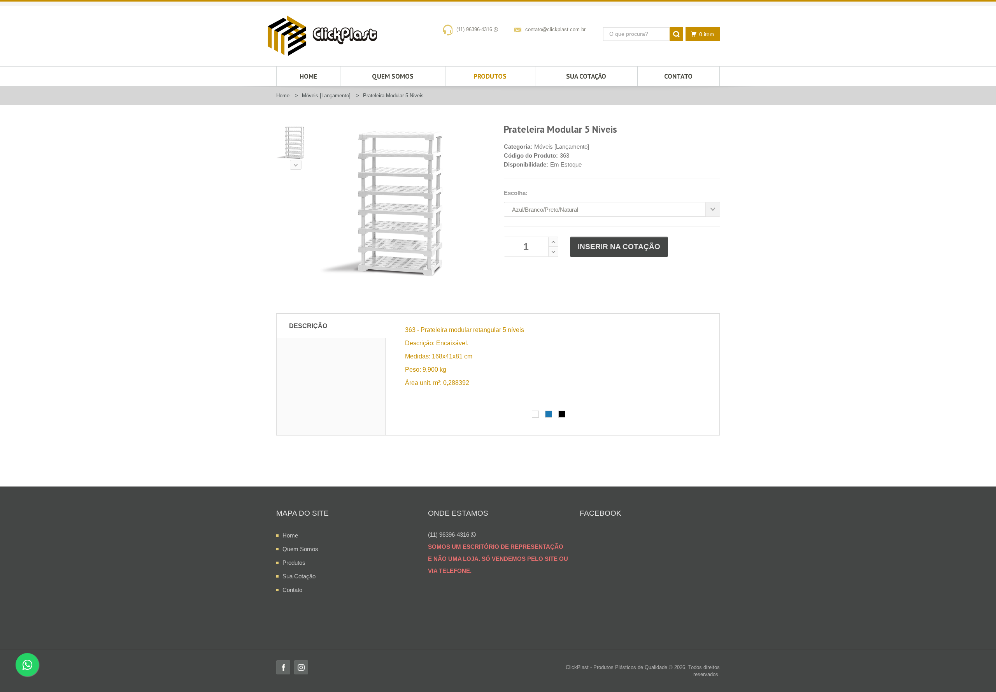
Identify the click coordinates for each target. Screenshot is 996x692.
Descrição (308, 326)
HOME (308, 76)
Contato (678, 76)
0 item (706, 34)
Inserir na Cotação (619, 246)
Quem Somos (393, 76)
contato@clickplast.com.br (555, 29)
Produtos (490, 76)
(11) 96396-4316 (475, 29)
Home (290, 535)
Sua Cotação (586, 76)
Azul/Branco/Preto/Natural (545, 209)
